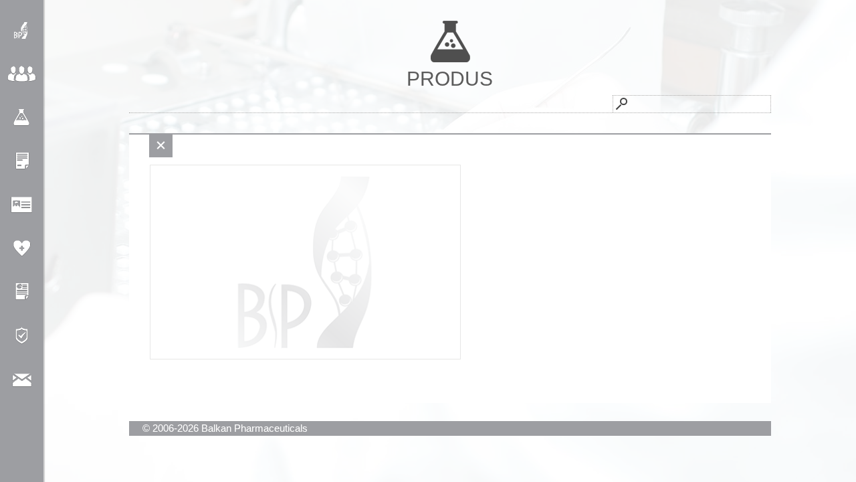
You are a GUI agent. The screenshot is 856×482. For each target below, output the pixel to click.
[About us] (21, 74)
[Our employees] (21, 204)
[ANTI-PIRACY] (21, 335)
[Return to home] (21, 30)
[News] (21, 161)
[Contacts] (21, 378)
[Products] (21, 117)
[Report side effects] (21, 248)
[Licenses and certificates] (21, 291)
